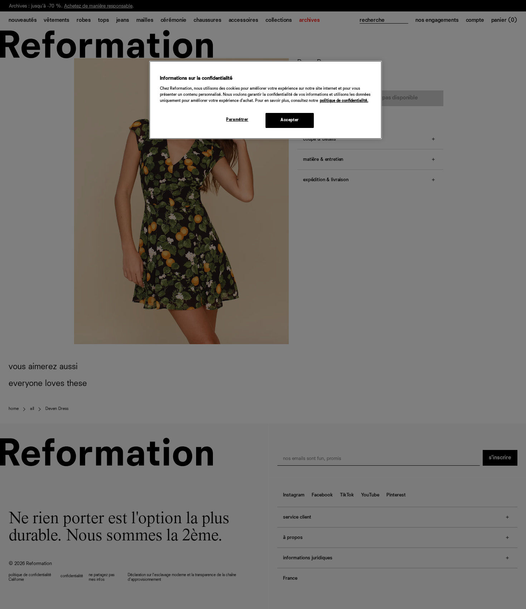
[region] (265, 100)
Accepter (290, 120)
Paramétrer (237, 120)
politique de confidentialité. (344, 101)
